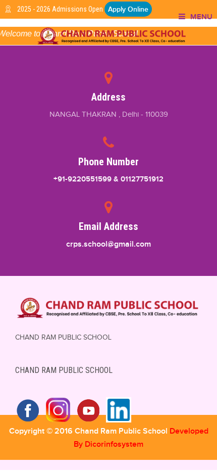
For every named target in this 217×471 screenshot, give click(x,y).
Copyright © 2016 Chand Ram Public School (89, 431)
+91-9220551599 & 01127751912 (108, 179)
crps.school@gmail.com (108, 244)
